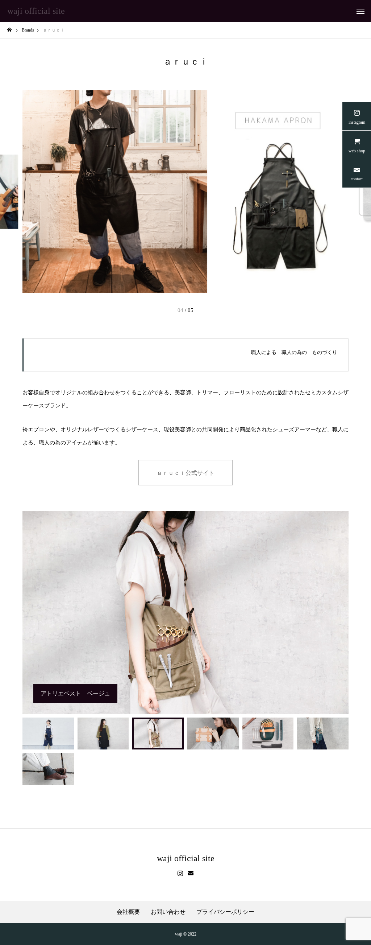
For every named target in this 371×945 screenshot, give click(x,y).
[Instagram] (180, 873)
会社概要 (128, 912)
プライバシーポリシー (225, 912)
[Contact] (190, 873)
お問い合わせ (168, 912)
